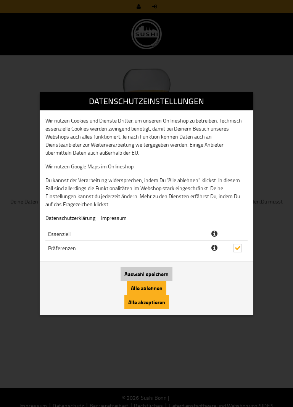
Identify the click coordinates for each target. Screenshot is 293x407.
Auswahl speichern (146, 274)
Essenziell (59, 233)
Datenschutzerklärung (70, 217)
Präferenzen (62, 248)
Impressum (114, 217)
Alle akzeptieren (146, 302)
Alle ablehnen (147, 288)
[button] (214, 234)
